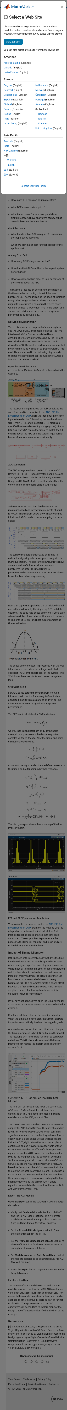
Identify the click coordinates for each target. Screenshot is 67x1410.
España (8, 99)
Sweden (39, 104)
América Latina (12, 62)
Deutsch (42, 114)
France (7, 109)
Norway (39, 90)
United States (11, 72)
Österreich (40, 94)
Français (43, 123)
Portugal (40, 99)
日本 (6, 169)
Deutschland (10, 94)
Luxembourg (10, 123)
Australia (8, 141)
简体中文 (11, 160)
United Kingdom (43, 128)
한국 (6, 174)
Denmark (8, 90)
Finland (8, 104)
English (42, 118)
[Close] (62, 6)
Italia (6, 118)
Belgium (8, 85)
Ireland (7, 114)
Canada (8, 67)
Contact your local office (33, 186)
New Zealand (11, 150)
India (6, 146)
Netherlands (41, 85)
